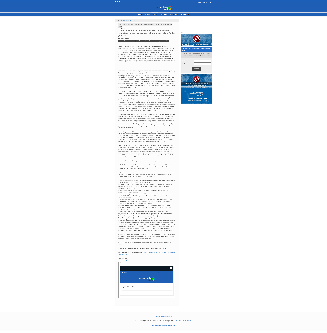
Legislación (163, 14)
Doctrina (147, 14)
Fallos (155, 14)
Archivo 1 (122, 263)
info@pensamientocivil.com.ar (163, 316)
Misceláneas (173, 14)
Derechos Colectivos (128, 20)
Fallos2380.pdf (124, 260)
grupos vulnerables (163, 41)
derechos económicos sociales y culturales (147, 41)
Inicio (139, 14)
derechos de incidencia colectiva (127, 41)
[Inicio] (163, 8)
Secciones (184, 14)
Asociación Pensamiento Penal (183, 320)
